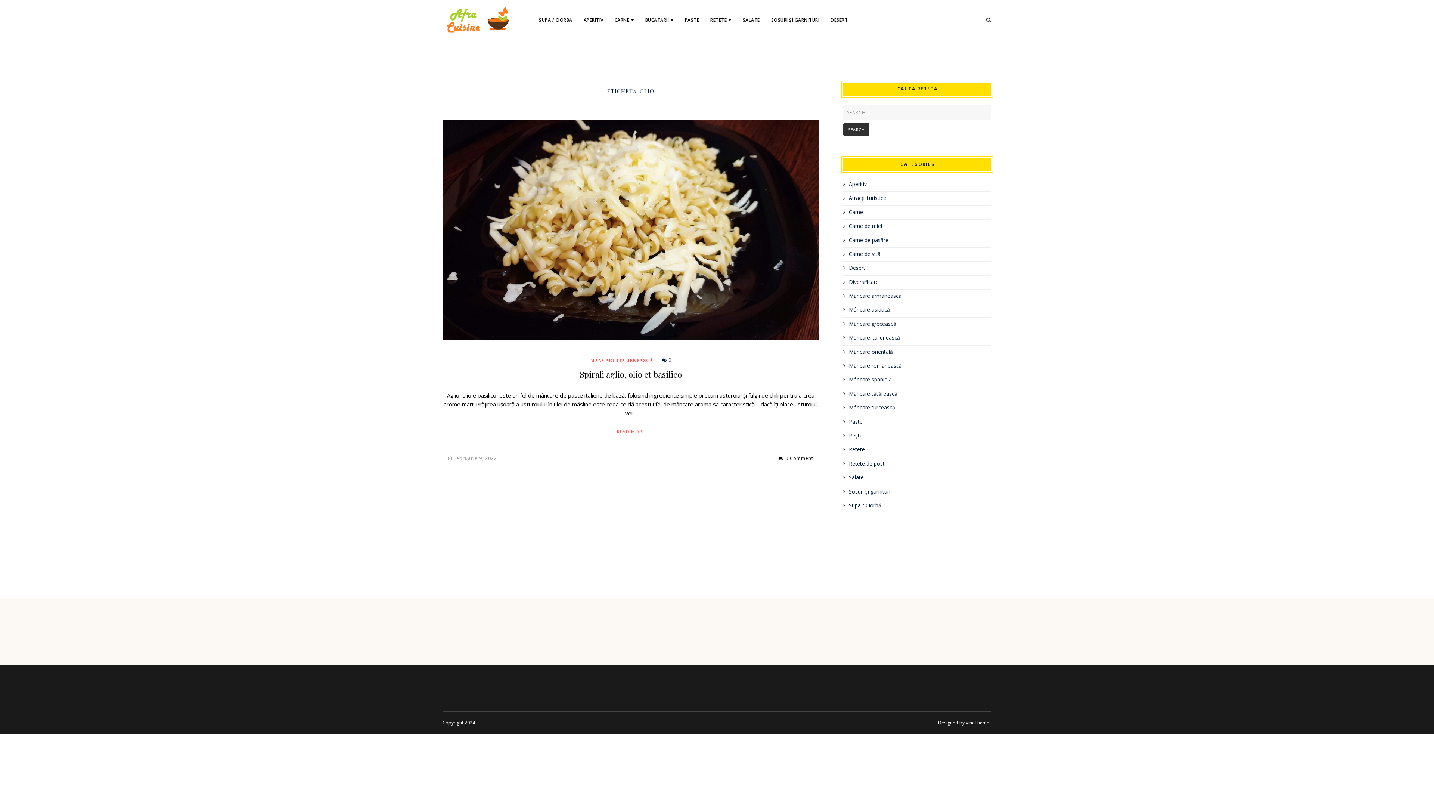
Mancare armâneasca (875, 295)
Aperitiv (593, 20)
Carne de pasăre (868, 240)
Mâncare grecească (872, 323)
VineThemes (978, 723)
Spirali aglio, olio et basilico (631, 374)
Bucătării (657, 20)
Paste (692, 20)
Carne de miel (865, 225)
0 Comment (799, 458)
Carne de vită (865, 253)
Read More (631, 432)
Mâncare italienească (621, 360)
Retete (718, 20)
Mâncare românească (875, 365)
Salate (751, 20)
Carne (622, 20)
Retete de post (867, 463)
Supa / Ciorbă (555, 20)
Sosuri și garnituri (795, 20)
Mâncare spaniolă (870, 379)
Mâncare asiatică (869, 309)
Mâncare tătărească (873, 393)
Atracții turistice (867, 197)
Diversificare (864, 281)
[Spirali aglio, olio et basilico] (631, 230)
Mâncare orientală (871, 351)
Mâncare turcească (872, 407)
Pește (856, 435)
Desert (839, 20)
